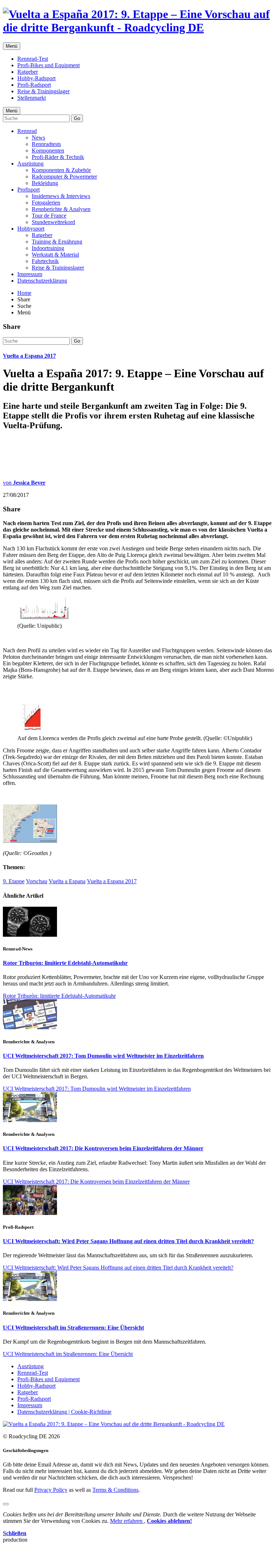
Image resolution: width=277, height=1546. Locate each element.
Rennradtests (46, 144)
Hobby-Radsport (36, 78)
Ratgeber (27, 72)
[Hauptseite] (138, 27)
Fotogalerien (46, 202)
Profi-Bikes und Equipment (48, 65)
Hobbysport (30, 229)
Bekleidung (45, 183)
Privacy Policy (50, 1490)
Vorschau (36, 881)
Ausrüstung (30, 163)
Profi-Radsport (34, 85)
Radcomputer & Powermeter (64, 176)
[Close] (6, 1504)
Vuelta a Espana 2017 (29, 356)
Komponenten (48, 150)
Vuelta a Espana (67, 881)
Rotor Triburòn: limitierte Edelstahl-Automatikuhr (65, 963)
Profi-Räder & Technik (58, 157)
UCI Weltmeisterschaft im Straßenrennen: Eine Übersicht (73, 1327)
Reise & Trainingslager (43, 91)
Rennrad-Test (32, 59)
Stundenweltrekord (53, 222)
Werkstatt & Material (55, 255)
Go (77, 118)
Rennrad (27, 131)
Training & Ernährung (57, 242)
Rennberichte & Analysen (61, 209)
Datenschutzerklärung (42, 281)
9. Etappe (14, 881)
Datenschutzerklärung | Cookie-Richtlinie (64, 1412)
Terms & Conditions (115, 1490)
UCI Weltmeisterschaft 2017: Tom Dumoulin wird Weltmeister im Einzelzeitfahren (103, 1056)
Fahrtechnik (45, 261)
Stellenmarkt (31, 98)
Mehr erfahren (127, 1521)
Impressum (29, 274)
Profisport (28, 189)
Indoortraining (48, 248)
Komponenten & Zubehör (61, 170)
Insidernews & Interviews (61, 196)
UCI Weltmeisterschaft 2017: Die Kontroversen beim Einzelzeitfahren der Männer (103, 1148)
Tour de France (49, 215)
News (38, 137)
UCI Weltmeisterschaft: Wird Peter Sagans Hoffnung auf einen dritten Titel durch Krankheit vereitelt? (128, 1241)
